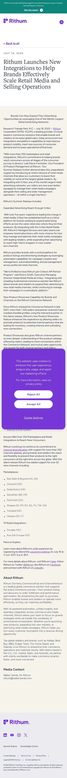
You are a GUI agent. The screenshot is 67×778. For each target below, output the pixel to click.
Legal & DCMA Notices (11, 760)
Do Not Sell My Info (33, 760)
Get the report (31, 10)
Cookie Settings (9, 756)
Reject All (33, 394)
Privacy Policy (41, 756)
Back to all (12, 43)
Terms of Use (26, 756)
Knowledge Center (29, 746)
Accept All (34, 404)
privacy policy (34, 383)
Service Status (10, 746)
